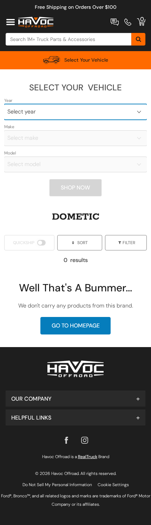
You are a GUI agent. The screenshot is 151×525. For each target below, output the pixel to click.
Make (9, 127)
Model (10, 153)
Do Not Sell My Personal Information (57, 485)
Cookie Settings (113, 485)
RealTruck (87, 457)
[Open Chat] (115, 22)
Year (8, 100)
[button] (75, 399)
